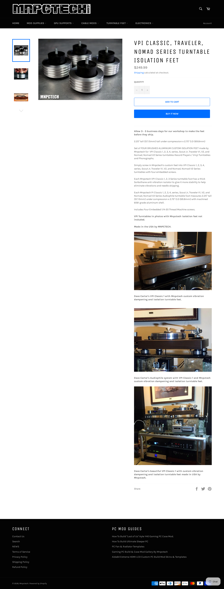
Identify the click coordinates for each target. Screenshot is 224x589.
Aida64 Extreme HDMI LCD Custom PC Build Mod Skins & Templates (149, 556)
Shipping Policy (20, 561)
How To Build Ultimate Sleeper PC (130, 541)
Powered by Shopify (38, 583)
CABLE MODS (89, 23)
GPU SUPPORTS (63, 23)
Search (16, 541)
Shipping (139, 72)
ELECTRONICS (143, 23)
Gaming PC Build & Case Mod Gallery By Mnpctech (140, 551)
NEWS (15, 546)
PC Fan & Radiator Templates (128, 546)
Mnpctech (24, 583)
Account (207, 23)
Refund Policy (19, 567)
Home (15, 23)
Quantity (139, 82)
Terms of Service (21, 551)
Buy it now (172, 113)
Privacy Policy (19, 556)
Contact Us (18, 536)
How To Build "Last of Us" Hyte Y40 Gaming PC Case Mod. (143, 536)
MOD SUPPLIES (36, 23)
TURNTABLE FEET (116, 23)
